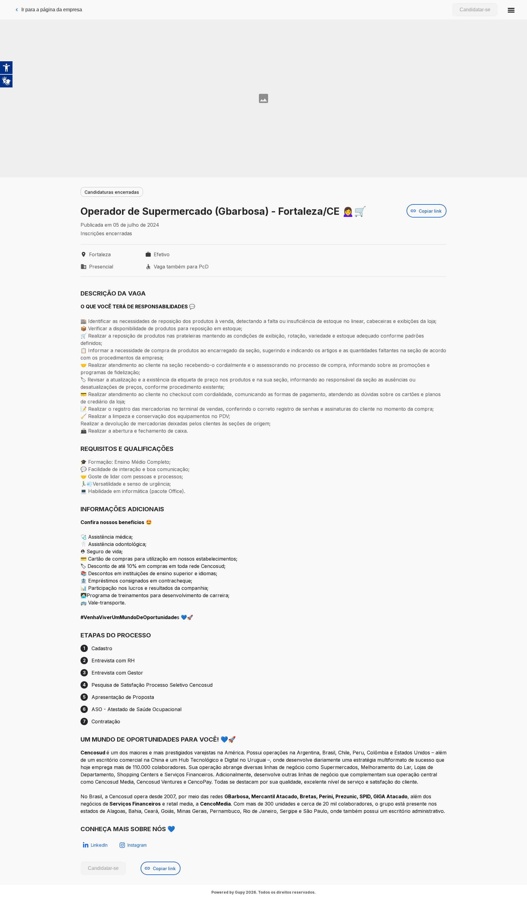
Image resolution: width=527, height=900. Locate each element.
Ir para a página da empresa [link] (51, 9)
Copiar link (430, 211)
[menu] (511, 10)
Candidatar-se (475, 9)
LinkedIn (99, 845)
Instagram (137, 845)
